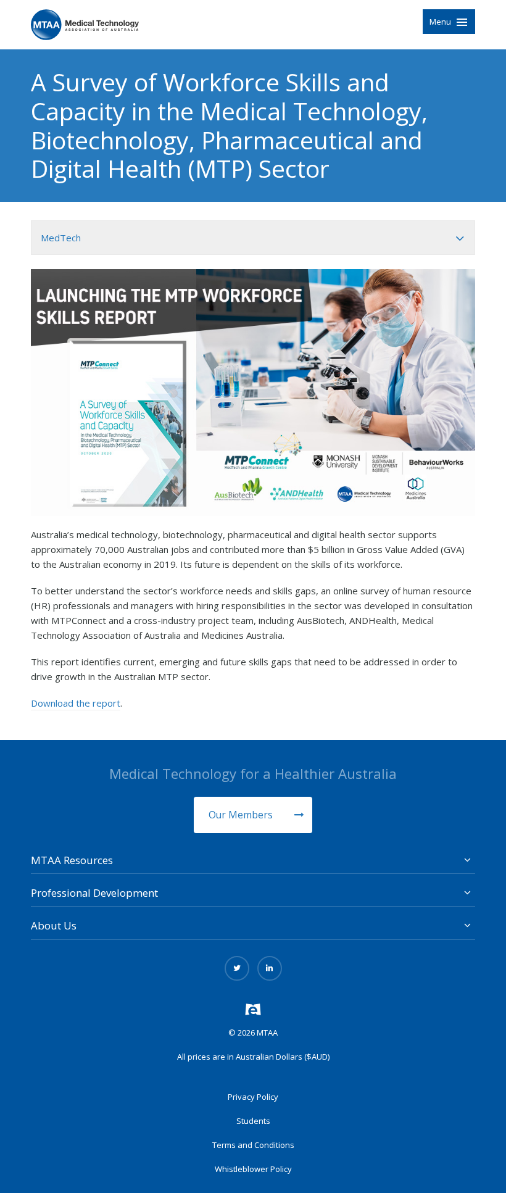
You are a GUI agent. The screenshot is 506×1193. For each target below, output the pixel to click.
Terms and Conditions (253, 1144)
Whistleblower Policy (253, 1168)
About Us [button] (54, 925)
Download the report (75, 703)
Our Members (242, 814)
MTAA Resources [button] (72, 860)
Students (253, 1120)
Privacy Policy (253, 1096)
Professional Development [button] (94, 893)
